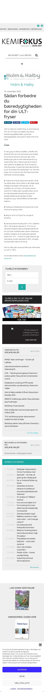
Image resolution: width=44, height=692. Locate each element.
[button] (40, 645)
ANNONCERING (13, 29)
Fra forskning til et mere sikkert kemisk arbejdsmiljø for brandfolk (27, 508)
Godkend (22, 670)
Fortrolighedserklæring (24, 689)
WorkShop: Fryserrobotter (14, 406)
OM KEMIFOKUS (24, 29)
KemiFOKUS (22, 42)
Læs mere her (31, 340)
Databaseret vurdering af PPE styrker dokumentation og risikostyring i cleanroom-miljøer (21, 385)
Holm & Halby (22, 84)
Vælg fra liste (22, 683)
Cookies (13, 689)
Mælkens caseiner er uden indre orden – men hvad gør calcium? (27, 519)
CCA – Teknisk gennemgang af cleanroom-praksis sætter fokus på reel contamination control (21, 376)
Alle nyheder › (34, 567)
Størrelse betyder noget (26, 514)
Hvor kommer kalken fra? (26, 503)
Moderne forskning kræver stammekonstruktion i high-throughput (27, 533)
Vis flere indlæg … (33, 433)
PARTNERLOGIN (36, 29)
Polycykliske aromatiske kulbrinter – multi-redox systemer (26, 541)
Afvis (22, 676)
